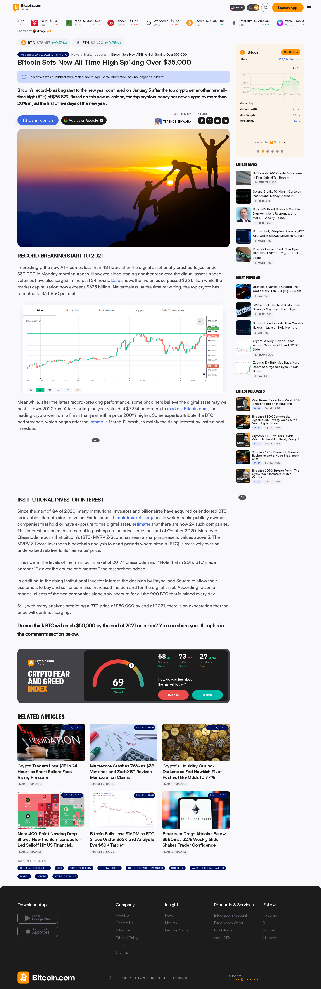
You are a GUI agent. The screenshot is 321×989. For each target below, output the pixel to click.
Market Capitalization (208, 868)
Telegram (270, 915)
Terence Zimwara (177, 121)
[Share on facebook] (201, 120)
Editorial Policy (127, 937)
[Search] (265, 7)
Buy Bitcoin (223, 930)
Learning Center (177, 930)
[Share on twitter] (209, 120)
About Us (123, 915)
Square (41, 876)
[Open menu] (308, 7)
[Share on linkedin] (225, 120)
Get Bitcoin (291, 52)
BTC (59, 868)
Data (115, 280)
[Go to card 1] (258, 151)
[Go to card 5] (277, 151)
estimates (141, 524)
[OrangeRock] (42, 31)
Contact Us (124, 923)
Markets (171, 923)
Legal (120, 945)
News (75, 54)
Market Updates (95, 54)
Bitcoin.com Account (230, 915)
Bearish (173, 695)
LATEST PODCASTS (250, 391)
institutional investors (145, 868)
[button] (101, 120)
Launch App (287, 7)
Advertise (123, 930)
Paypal (24, 876)
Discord (269, 930)
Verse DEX (222, 937)
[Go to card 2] (263, 151)
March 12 (177, 868)
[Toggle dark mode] (253, 7)
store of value (65, 876)
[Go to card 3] (267, 151)
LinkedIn (269, 937)
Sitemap (122, 952)
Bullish (207, 695)
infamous (99, 421)
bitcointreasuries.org (133, 517)
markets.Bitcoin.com (187, 408)
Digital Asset (109, 868)
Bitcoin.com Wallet (228, 923)
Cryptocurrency (80, 868)
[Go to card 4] (272, 151)
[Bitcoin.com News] (27, 8)
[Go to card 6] (282, 151)
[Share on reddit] (217, 120)
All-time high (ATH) (34, 868)
